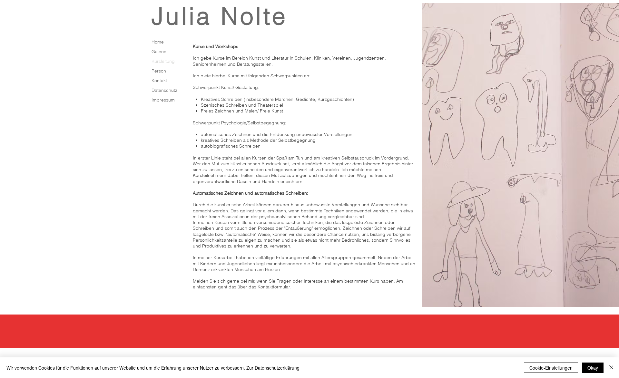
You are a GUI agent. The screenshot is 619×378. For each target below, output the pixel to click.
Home (158, 42)
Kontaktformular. (274, 287)
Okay (592, 367)
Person (159, 71)
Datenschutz (164, 90)
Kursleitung (163, 61)
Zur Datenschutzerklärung (273, 367)
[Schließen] (611, 368)
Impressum (163, 100)
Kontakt (159, 80)
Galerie (159, 51)
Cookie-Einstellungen (551, 367)
